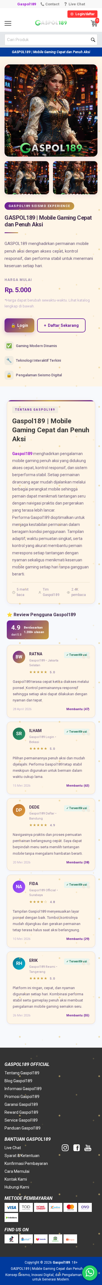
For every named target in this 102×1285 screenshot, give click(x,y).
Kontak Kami (16, 1179)
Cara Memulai (17, 1171)
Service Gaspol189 (21, 1120)
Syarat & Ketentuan (22, 1155)
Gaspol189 (26, 4)
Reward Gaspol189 (21, 1112)
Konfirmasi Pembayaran (26, 1163)
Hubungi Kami (17, 1187)
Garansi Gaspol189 (21, 1104)
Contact (52, 4)
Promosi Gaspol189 (22, 1096)
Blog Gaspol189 (18, 1081)
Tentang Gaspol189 (22, 1073)
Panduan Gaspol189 (23, 1128)
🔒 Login (19, 325)
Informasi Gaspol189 (23, 1088)
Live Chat (13, 1148)
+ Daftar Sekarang (61, 325)
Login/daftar (85, 14)
